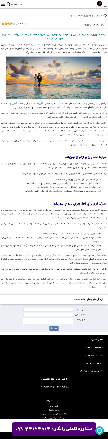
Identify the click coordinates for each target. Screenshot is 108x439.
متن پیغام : (80, 319)
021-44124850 (16, 4)
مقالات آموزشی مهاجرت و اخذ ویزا (54, 413)
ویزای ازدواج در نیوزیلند (78, 15)
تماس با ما (54, 406)
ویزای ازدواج (95, 15)
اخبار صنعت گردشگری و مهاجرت (54, 417)
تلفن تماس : (79, 314)
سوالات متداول (54, 410)
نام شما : (81, 310)
